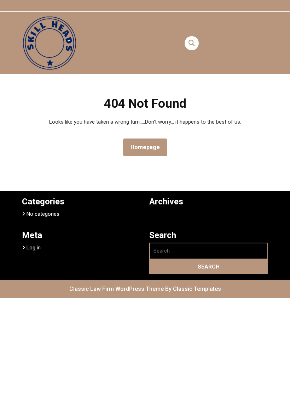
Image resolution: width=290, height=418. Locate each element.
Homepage (148, 147)
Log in (34, 247)
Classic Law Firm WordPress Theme (117, 289)
